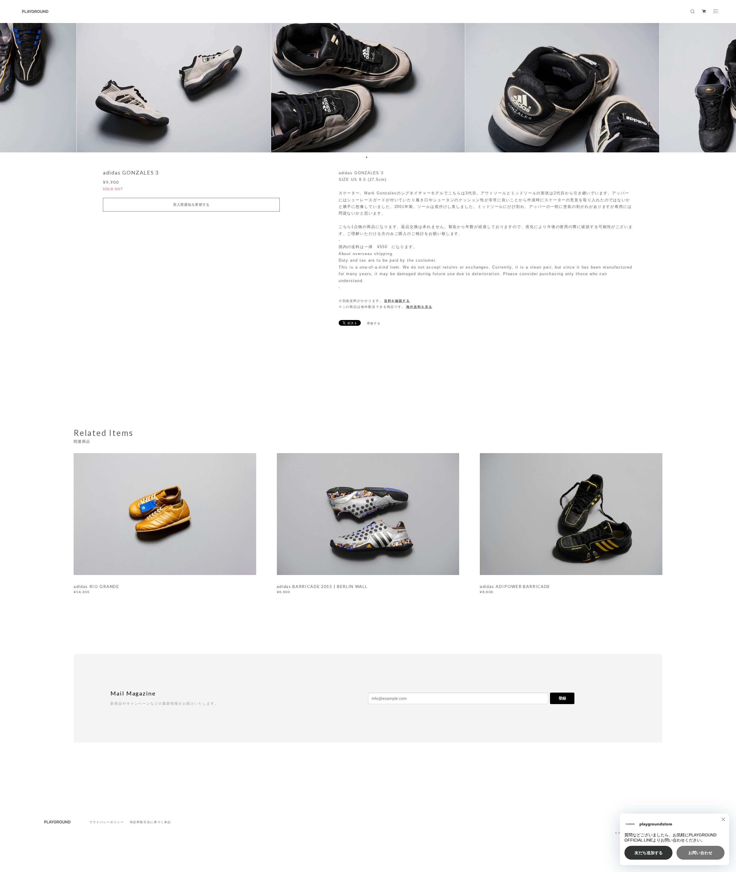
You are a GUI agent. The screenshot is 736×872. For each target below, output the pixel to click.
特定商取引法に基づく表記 (150, 822)
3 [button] (370, 157)
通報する (374, 323)
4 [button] (374, 157)
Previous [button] (9, 88)
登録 (562, 698)
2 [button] (366, 157)
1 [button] (362, 157)
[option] (174, 87)
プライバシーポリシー (106, 822)
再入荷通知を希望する (191, 205)
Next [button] (727, 88)
